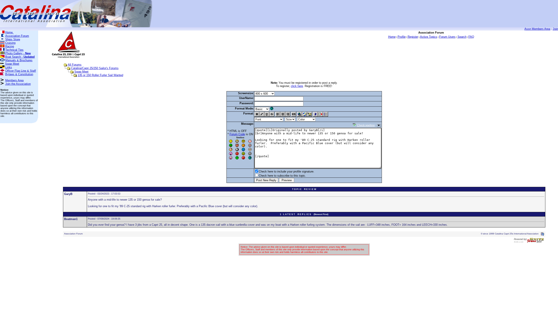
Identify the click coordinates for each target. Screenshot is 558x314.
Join (555, 29)
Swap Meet (12, 63)
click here (297, 86)
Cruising (10, 42)
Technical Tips (14, 49)
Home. (9, 32)
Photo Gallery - (18, 53)
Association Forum (17, 36)
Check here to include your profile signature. (286, 171)
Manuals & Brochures (18, 60)
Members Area (14, 80)
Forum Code (237, 134)
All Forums (75, 64)
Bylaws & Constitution (19, 74)
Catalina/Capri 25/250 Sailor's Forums (95, 68)
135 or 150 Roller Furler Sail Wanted (100, 75)
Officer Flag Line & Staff (20, 70)
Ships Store (12, 39)
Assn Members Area (537, 29)
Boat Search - (20, 56)
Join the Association (18, 83)
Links (8, 67)
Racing (9, 46)
